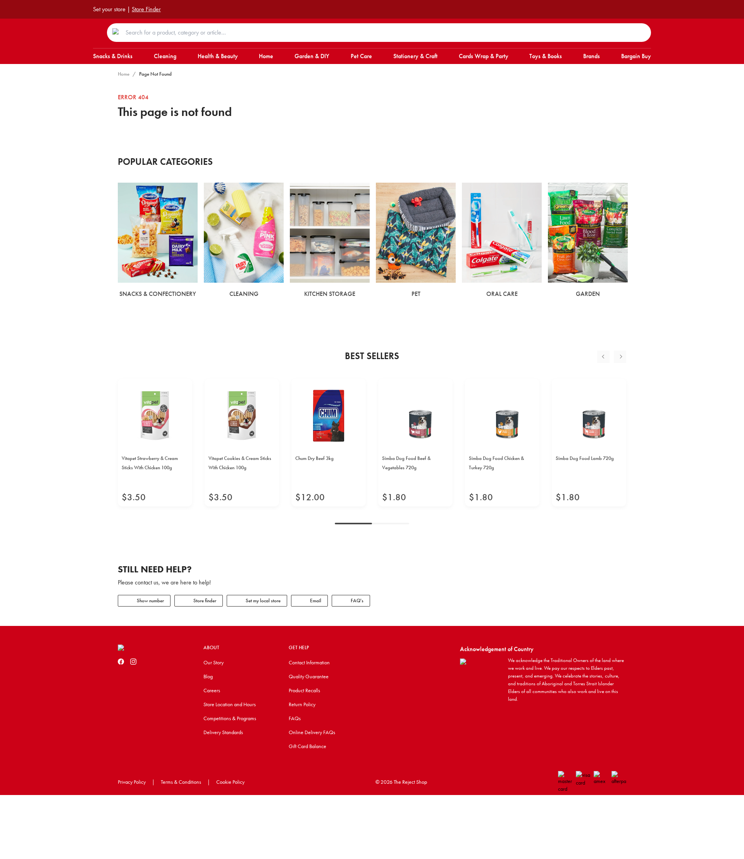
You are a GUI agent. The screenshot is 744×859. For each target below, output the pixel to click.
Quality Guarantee (309, 676)
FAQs (295, 718)
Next (620, 357)
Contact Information (309, 662)
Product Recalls (304, 690)
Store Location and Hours (229, 704)
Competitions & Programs (229, 718)
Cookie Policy (230, 781)
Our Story (213, 662)
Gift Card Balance (307, 746)
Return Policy (302, 704)
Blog (208, 676)
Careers (211, 690)
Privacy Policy (132, 781)
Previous (603, 357)
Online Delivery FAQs (312, 732)
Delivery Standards (223, 732)
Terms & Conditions (181, 781)
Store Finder (146, 9)
